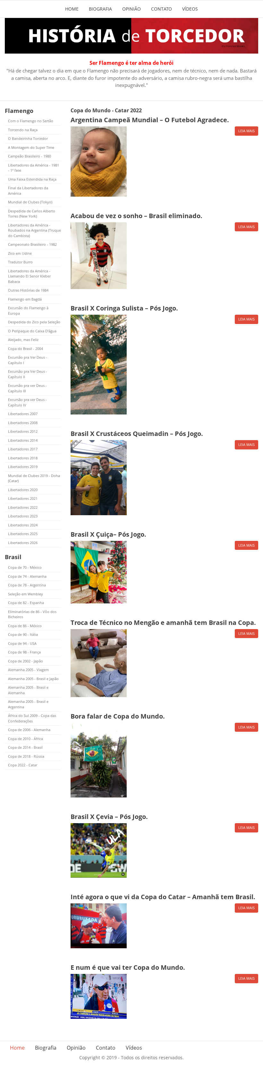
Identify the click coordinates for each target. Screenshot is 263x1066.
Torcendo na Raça (23, 129)
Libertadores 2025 (23, 533)
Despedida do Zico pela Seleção (34, 322)
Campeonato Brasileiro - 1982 (32, 244)
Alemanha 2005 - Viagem (28, 669)
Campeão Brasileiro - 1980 (29, 156)
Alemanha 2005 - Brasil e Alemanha (28, 690)
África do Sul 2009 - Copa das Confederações (32, 718)
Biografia (100, 9)
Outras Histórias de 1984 (28, 290)
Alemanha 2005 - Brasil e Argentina (28, 704)
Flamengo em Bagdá (25, 299)
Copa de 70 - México (25, 567)
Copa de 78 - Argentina (27, 585)
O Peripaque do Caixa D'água (32, 330)
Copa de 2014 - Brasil (25, 747)
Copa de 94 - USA (22, 643)
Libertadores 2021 (23, 498)
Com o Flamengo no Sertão (30, 120)
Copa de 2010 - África (25, 738)
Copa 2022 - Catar (22, 765)
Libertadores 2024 (23, 525)
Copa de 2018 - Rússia (26, 756)
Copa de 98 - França (24, 652)
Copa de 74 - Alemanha (27, 576)
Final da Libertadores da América (28, 190)
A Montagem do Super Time (31, 147)
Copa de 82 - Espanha (26, 602)
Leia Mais (246, 130)
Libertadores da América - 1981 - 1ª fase (33, 168)
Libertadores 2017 (23, 449)
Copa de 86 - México (25, 625)
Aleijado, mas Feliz (23, 339)
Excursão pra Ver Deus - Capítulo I (27, 360)
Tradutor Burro (20, 262)
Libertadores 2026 (23, 542)
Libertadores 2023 (23, 516)
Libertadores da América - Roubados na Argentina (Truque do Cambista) (34, 230)
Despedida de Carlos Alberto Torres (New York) (31, 214)
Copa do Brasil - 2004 (25, 348)
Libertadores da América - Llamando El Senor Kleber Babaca (29, 276)
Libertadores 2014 (23, 440)
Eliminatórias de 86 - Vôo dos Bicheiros (32, 614)
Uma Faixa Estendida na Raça (32, 179)
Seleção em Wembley (25, 594)
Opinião (131, 9)
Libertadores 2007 (23, 413)
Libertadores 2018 (23, 458)
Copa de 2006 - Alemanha (29, 729)
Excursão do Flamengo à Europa (28, 310)
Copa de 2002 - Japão (25, 661)
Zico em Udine (20, 253)
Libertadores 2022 (23, 507)
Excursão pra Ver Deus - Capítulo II (27, 374)
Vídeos (190, 9)
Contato (161, 9)
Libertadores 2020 (23, 489)
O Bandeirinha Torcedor (28, 138)
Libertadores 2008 (23, 422)
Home (72, 9)
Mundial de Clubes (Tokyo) (30, 202)
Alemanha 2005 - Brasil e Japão (33, 678)
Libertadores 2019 (23, 466)
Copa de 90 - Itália (23, 634)
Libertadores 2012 (23, 431)
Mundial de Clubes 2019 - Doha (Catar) (34, 478)
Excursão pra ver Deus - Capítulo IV (27, 402)
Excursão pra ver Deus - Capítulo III (27, 388)
